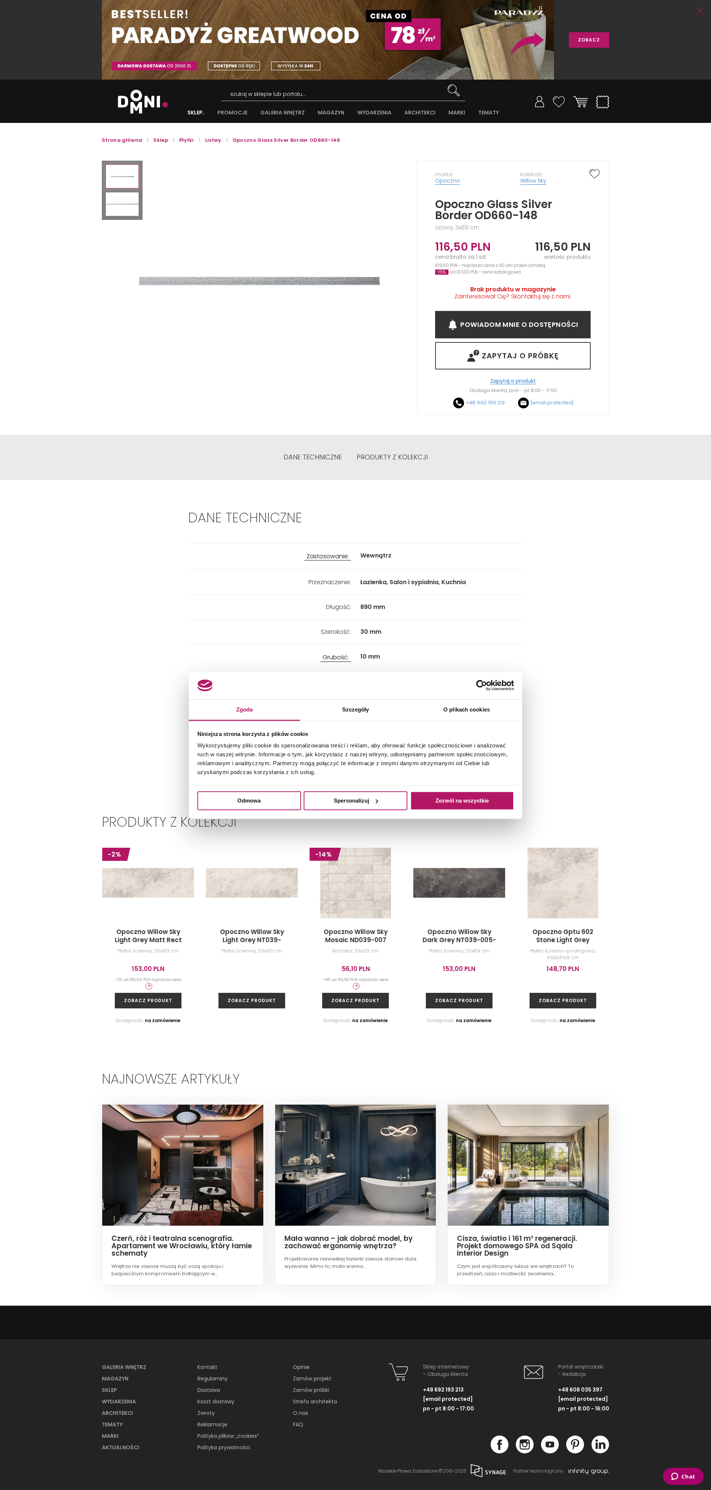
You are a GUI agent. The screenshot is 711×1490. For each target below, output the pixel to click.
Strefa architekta (315, 1401)
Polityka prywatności (223, 1447)
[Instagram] (525, 1451)
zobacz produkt (148, 1000)
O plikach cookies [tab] (466, 710)
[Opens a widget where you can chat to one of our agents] (683, 1477)
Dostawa (208, 1390)
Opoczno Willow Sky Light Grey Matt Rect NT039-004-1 (148, 939)
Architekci (117, 1413)
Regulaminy (212, 1378)
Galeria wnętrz (124, 1367)
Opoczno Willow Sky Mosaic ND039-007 (356, 935)
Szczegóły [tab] (355, 710)
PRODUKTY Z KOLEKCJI (392, 457)
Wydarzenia (119, 1401)
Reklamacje (212, 1424)
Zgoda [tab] (244, 710)
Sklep (109, 1390)
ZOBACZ (589, 40)
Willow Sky (533, 180)
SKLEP (195, 112)
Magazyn (115, 1378)
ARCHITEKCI (419, 112)
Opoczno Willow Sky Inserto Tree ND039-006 (667, 939)
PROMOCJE (232, 112)
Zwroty (206, 1413)
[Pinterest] (575, 1451)
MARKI (456, 112)
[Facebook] (499, 1451)
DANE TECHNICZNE (313, 457)
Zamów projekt (312, 1378)
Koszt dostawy (215, 1401)
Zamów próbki (311, 1390)
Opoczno (447, 180)
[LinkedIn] (600, 1451)
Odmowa (249, 800)
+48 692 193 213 (485, 402)
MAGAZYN (331, 112)
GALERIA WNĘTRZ (282, 112)
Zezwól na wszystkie (462, 800)
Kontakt (207, 1367)
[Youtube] (550, 1451)
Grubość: (336, 658)
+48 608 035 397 (580, 1389)
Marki (110, 1436)
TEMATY (488, 112)
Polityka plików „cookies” (228, 1436)
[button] (122, 176)
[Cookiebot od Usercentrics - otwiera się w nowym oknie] (481, 685)
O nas (300, 1413)
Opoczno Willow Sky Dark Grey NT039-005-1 (459, 939)
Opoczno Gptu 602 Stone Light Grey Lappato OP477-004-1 (563, 939)
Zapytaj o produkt (513, 381)
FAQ (298, 1424)
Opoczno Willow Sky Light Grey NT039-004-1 (252, 939)
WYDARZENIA (374, 112)
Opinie (301, 1367)
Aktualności (120, 1447)
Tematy (112, 1424)
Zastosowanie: (328, 556)
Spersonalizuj (351, 800)
